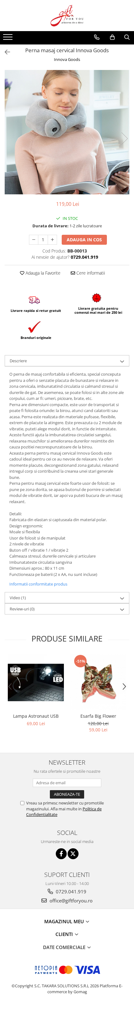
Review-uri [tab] (22, 609)
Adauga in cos (84, 240)
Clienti (64, 934)
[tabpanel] (67, 132)
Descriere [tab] (18, 361)
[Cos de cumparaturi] (112, 37)
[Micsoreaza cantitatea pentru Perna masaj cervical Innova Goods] (33, 240)
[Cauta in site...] (127, 37)
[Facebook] (61, 853)
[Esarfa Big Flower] (98, 682)
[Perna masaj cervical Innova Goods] (67, 132)
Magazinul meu (64, 921)
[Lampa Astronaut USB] (36, 682)
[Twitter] (73, 853)
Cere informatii (90, 273)
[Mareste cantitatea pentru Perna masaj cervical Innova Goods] (52, 240)
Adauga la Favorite (42, 273)
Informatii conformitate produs (38, 584)
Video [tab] (18, 597)
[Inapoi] (4, 52)
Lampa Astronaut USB (36, 716)
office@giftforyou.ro (70, 900)
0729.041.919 (70, 891)
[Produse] (8, 39)
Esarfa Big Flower (98, 716)
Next (124, 138)
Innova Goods (67, 59)
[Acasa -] (67, 15)
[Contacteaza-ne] (97, 37)
